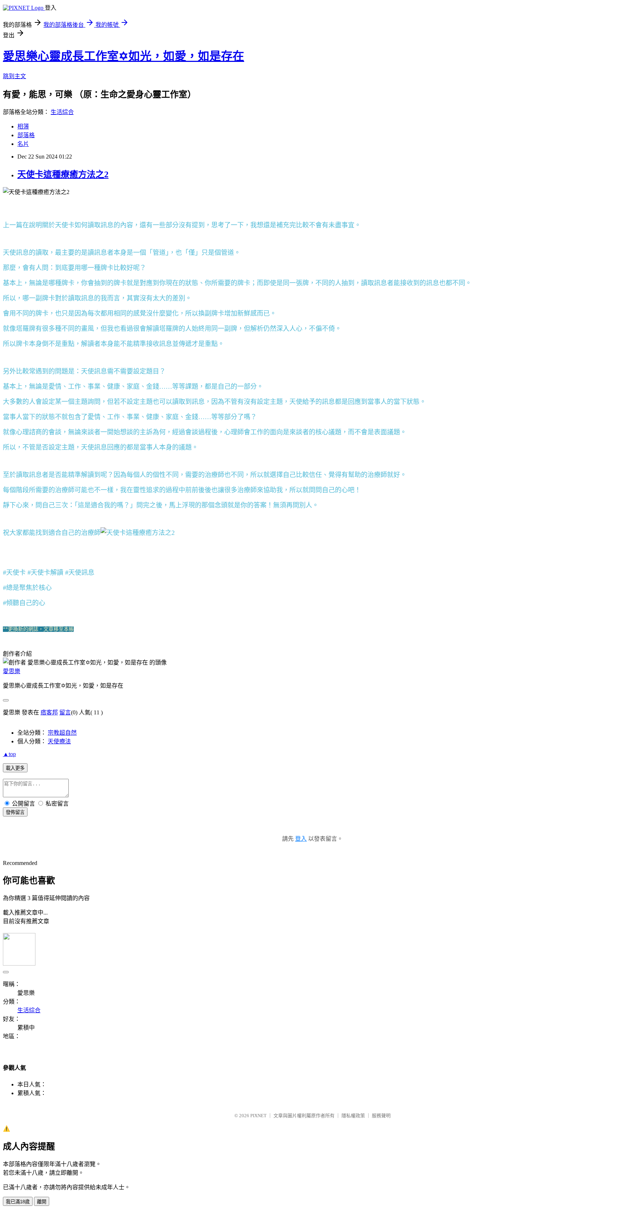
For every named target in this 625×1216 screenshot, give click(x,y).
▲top (9, 754)
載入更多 (15, 768)
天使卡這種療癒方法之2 (63, 174)
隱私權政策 (353, 1115)
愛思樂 (11, 671)
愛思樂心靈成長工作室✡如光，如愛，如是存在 (123, 56)
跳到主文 (14, 76)
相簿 (23, 126)
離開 (41, 1201)
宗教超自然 (62, 733)
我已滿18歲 (18, 1201)
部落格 (26, 135)
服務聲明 (381, 1115)
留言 (65, 712)
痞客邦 (49, 712)
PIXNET (258, 1115)
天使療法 (59, 741)
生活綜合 (62, 112)
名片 (23, 144)
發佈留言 (15, 812)
